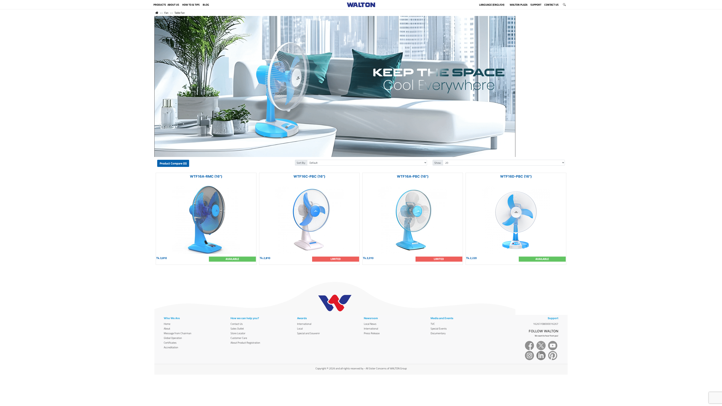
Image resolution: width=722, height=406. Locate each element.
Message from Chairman (177, 333)
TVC (433, 324)
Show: (437, 163)
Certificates (170, 343)
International (304, 324)
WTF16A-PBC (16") (412, 176)
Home (167, 324)
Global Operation (173, 338)
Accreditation (171, 347)
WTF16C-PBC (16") (309, 176)
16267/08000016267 (545, 324)
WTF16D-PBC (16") (516, 176)
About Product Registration (245, 343)
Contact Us (237, 324)
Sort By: (301, 163)
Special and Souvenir (308, 333)
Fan (166, 13)
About (167, 328)
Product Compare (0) (173, 163)
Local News (370, 324)
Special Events (439, 328)
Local (300, 328)
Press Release (372, 333)
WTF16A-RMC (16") (206, 176)
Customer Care (239, 338)
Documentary (438, 333)
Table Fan (179, 13)
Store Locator (238, 333)
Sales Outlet (237, 328)
